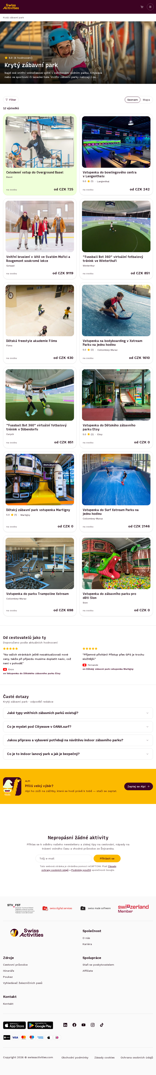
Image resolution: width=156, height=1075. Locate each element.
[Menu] (150, 6)
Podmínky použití (81, 870)
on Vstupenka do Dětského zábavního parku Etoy (31, 673)
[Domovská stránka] (11, 7)
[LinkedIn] (65, 1025)
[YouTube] (83, 1025)
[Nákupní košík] (141, 6)
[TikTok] (102, 1025)
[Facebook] (74, 1025)
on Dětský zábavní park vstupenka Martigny (108, 669)
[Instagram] (93, 1025)
